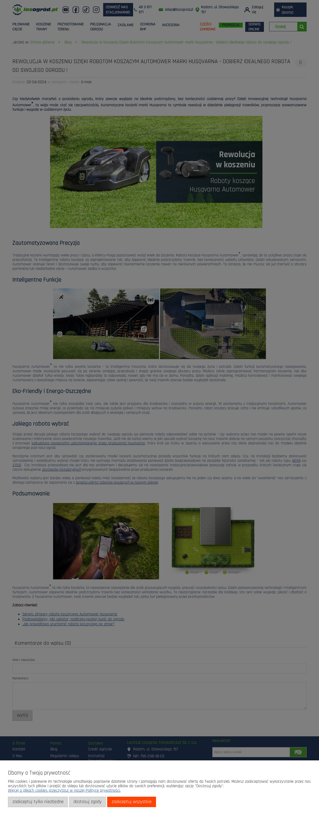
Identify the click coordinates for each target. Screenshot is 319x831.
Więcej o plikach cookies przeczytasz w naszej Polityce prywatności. (64, 790)
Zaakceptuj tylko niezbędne (38, 802)
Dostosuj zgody (88, 802)
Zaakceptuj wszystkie (132, 802)
